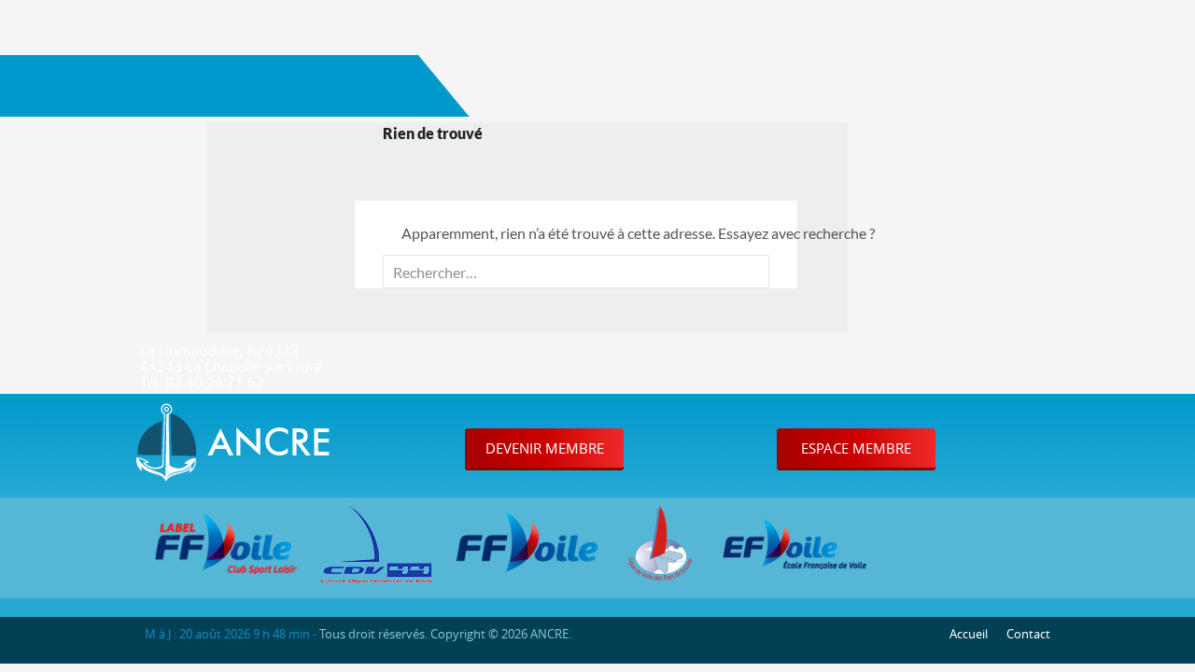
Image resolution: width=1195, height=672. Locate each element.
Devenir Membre (544, 448)
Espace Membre (856, 448)
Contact (1028, 633)
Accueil (968, 633)
